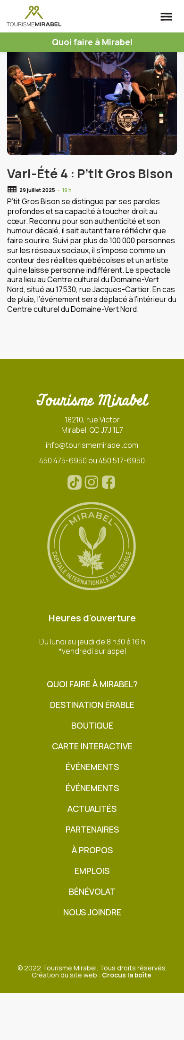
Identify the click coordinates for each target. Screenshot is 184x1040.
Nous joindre (92, 912)
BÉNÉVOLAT (92, 891)
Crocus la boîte (126, 974)
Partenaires (92, 829)
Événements (92, 766)
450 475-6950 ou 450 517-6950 (92, 460)
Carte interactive (92, 746)
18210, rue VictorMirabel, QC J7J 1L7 (92, 424)
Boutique (92, 725)
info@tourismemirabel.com (92, 445)
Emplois (92, 870)
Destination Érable (92, 704)
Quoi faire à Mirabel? (92, 684)
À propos (92, 850)
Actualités (92, 808)
